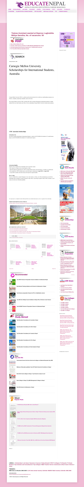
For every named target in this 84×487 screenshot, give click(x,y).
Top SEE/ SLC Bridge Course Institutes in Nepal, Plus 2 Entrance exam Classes (34, 299)
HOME (9, 9)
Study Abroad (45, 463)
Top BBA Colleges (65, 307)
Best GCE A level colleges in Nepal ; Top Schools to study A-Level (31, 373)
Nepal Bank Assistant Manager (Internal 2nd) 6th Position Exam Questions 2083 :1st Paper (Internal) (67, 316)
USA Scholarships (65, 223)
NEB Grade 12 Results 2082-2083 (68, 171)
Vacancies (32, 463)
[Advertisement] (42, 22)
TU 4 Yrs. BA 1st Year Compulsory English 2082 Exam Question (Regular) (31, 418)
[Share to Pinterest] (16, 236)
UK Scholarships (64, 226)
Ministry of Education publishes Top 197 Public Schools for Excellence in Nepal (34, 367)
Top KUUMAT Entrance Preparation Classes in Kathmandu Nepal (31, 306)
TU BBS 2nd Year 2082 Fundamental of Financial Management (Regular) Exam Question (34, 425)
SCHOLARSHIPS (16, 9)
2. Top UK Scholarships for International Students (18, 230)
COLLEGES (59, 9)
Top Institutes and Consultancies (23, 464)
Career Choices (69, 464)
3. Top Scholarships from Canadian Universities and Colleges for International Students (25, 231)
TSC (56, 11)
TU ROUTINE (11, 11)
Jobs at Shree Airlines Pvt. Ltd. (17, 44)
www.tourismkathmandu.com (25, 474)
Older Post (54, 268)
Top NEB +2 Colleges (65, 310)
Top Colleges (36, 464)
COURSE (39, 9)
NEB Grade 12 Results (48, 11)
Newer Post (11, 268)
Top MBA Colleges (65, 304)
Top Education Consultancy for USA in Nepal (26, 326)
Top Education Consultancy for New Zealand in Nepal (28, 346)
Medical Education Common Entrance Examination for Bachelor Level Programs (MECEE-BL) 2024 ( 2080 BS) (67, 258)
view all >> (73, 274)
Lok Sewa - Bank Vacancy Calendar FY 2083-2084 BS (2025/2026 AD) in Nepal (27, 45)
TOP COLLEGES (38, 11)
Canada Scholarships (65, 227)
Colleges (57, 463)
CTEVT (53, 9)
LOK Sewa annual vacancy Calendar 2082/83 (40, 470)
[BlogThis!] (13, 236)
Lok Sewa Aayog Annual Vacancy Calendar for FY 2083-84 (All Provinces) (26, 47)
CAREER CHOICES (63, 11)
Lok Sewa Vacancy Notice (66, 287)
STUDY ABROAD (46, 9)
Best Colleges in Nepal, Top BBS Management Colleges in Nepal (31, 380)
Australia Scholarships (65, 224)
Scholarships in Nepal (65, 229)
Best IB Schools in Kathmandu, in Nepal (25, 387)
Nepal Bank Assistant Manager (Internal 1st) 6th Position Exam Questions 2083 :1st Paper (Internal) (67, 321)
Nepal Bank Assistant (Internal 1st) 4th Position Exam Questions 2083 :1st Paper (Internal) (67, 326)
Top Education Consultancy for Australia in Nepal (27, 320)
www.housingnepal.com (14, 474)
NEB (42, 464)
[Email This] (12, 236)
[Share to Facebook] (15, 236)
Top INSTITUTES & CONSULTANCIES (24, 11)
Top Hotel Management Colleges (68, 308)
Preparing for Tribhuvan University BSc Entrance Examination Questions (67, 272)
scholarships (21, 237)
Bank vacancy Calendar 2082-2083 (62, 470)
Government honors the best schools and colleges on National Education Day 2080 (35, 360)
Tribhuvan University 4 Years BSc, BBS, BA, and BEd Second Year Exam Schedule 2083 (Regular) (36, 440)
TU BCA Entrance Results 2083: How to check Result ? (28, 404)
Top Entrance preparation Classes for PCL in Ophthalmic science (31, 293)
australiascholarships (15, 237)
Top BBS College (64, 305)
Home (33, 268)
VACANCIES (32, 9)
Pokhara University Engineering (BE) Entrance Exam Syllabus (67, 270)
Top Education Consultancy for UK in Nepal (26, 340)
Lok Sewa (25, 463)
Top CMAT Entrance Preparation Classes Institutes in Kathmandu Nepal (32, 279)
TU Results (63, 463)
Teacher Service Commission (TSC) (54, 464)
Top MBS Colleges (65, 302)
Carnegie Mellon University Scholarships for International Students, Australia (23, 203)
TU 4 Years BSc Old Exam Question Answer (19, 48)
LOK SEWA (24, 9)
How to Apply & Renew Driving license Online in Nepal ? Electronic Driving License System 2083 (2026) (36, 412)
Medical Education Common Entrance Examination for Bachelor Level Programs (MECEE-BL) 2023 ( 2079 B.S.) (67, 266)
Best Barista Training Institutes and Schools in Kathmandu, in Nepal (31, 286)
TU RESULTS (67, 9)
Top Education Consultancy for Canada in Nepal (27, 333)
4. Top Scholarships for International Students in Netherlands (20, 232)
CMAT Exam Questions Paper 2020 (67, 261)
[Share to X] (14, 236)
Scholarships (18, 463)
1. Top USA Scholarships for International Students (18, 228)
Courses (38, 463)
